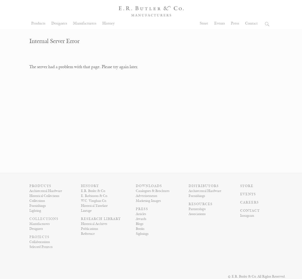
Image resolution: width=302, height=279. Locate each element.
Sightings (142, 234)
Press (235, 23)
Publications (89, 229)
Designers (59, 23)
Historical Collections (44, 196)
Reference (88, 234)
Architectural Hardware (45, 191)
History (108, 23)
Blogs (139, 224)
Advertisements (146, 196)
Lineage (86, 211)
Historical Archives (94, 224)
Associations (197, 214)
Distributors (204, 186)
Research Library (101, 219)
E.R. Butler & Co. (93, 191)
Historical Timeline (94, 206)
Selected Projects (41, 247)
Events (219, 23)
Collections (37, 201)
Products (38, 23)
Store (204, 23)
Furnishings (37, 206)
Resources (201, 204)
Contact (251, 23)
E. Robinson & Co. (94, 196)
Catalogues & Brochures (152, 191)
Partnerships (197, 209)
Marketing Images (148, 201)
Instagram (247, 216)
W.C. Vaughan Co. (94, 201)
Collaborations (39, 242)
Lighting (35, 211)
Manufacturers (84, 23)
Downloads (149, 186)
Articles (141, 214)
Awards (141, 219)
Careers (249, 202)
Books (140, 229)
